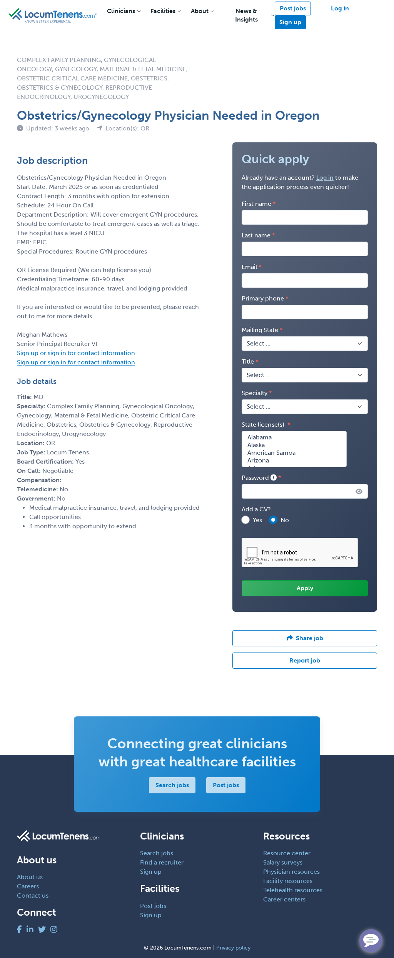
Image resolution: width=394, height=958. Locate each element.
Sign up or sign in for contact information (76, 353)
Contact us (32, 895)
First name (256, 203)
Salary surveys (282, 862)
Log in (340, 8)
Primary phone (263, 298)
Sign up (290, 22)
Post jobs (293, 8)
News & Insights (246, 15)
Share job (309, 638)
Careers (28, 886)
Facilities (162, 11)
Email (249, 266)
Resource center (287, 853)
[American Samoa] (294, 453)
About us (30, 877)
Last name (256, 235)
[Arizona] (294, 460)
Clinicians (121, 11)
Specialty (254, 393)
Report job (304, 660)
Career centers (284, 899)
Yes (257, 520)
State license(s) (264, 424)
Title (248, 361)
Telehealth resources (292, 890)
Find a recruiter (162, 862)
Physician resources (291, 871)
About (200, 11)
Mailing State (260, 330)
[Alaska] (294, 445)
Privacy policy (233, 948)
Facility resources (287, 881)
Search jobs (172, 785)
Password (256, 477)
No (284, 520)
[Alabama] (294, 437)
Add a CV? (256, 509)
